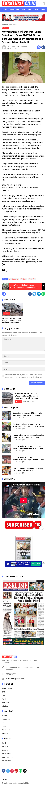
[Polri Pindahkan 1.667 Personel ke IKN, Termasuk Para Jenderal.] (6, 470)
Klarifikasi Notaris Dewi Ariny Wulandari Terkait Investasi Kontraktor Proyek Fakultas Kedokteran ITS (11, 320)
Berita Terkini (7, 688)
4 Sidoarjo (14, 279)
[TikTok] (25, 771)
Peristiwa (5, 28)
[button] (43, 3)
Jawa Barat (6, 761)
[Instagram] (12, 771)
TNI (3, 723)
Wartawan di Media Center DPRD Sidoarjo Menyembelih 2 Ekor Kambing (28, 425)
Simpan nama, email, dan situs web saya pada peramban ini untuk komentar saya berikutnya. (23, 376)
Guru (24, 279)
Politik (4, 699)
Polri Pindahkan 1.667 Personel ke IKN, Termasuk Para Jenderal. (28, 469)
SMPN (33, 279)
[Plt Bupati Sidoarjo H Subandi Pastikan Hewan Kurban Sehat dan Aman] (6, 437)
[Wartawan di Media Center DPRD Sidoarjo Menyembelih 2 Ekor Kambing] (6, 426)
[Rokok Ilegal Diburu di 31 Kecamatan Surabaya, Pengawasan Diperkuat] (6, 415)
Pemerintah (6, 733)
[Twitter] (34, 294)
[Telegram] (39, 294)
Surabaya (5, 743)
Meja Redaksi (11, 47)
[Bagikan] (43, 47)
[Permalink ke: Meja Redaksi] (4, 47)
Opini (4, 726)
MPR (3, 695)
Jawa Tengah (7, 757)
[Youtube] (16, 771)
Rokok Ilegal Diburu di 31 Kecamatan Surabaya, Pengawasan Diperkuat (28, 414)
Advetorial (6, 730)
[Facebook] (30, 294)
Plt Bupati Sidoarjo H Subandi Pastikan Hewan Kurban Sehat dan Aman (28, 436)
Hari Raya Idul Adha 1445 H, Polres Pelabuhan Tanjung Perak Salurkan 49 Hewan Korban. (28, 447)
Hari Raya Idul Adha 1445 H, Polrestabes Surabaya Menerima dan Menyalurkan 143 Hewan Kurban (28, 458)
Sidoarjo (5, 750)
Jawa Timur (6, 754)
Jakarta (5, 746)
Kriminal (5, 706)
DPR (3, 692)
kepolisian (6, 719)
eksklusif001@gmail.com (15, 678)
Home (4, 779)
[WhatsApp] (43, 294)
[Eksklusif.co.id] (19, 3)
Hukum (4, 715)
